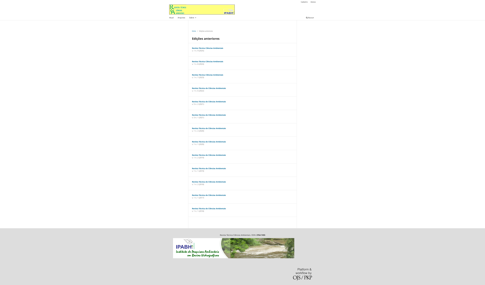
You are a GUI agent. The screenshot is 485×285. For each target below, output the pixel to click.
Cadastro (304, 2)
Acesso (313, 2)
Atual (171, 17)
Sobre (192, 17)
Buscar (311, 17)
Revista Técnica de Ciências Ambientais (209, 88)
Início (194, 31)
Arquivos (181, 17)
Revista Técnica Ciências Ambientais (207, 48)
